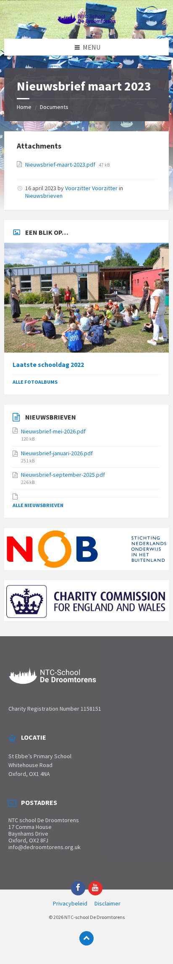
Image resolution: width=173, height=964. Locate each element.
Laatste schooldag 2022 (48, 365)
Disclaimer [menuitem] (107, 903)
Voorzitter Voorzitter (91, 188)
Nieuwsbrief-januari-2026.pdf (57, 453)
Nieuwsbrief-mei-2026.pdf (53, 431)
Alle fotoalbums (35, 382)
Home (24, 107)
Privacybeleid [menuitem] (70, 903)
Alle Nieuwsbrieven (38, 505)
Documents (54, 107)
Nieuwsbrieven (44, 195)
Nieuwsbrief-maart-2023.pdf (61, 164)
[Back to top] (86, 938)
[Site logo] (86, 22)
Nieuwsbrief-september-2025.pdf (63, 474)
